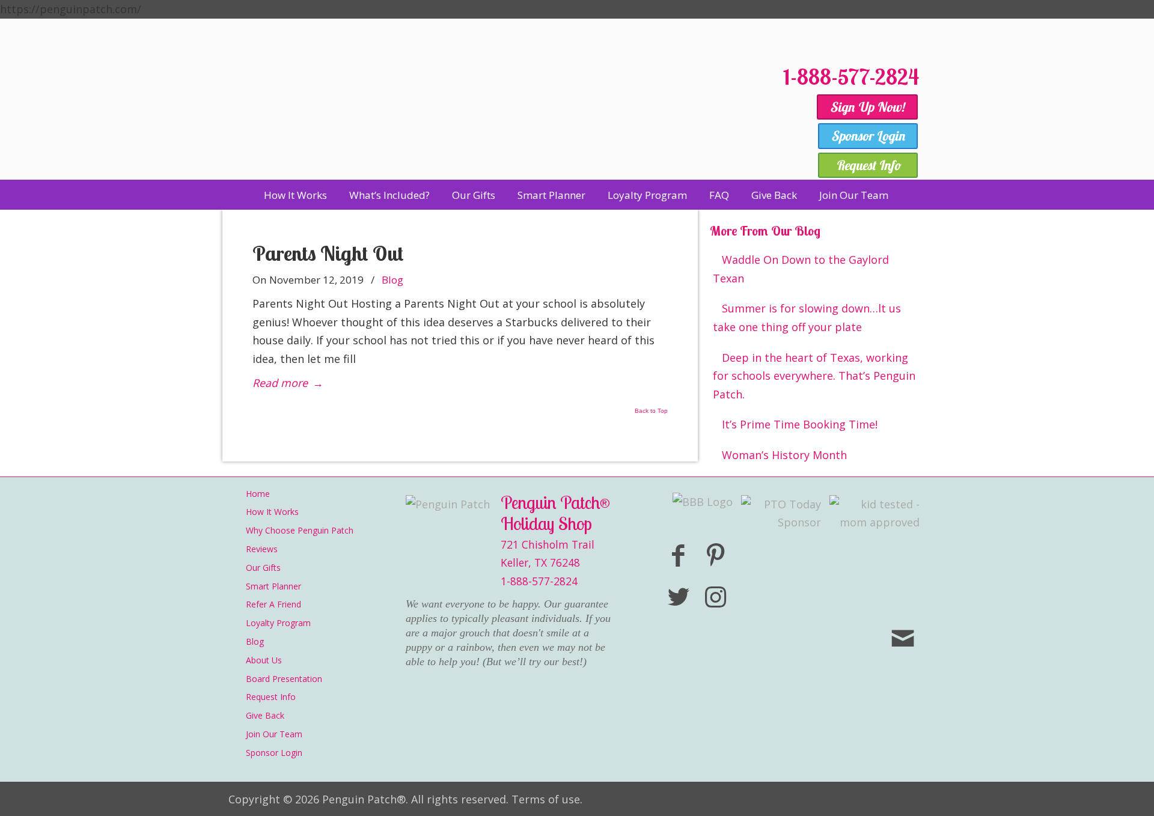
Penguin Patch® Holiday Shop (499, 116)
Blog (392, 280)
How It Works (272, 511)
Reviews (262, 549)
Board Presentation (284, 678)
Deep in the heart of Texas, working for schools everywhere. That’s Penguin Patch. (814, 375)
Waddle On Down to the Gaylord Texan (801, 268)
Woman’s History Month (784, 455)
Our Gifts (263, 567)
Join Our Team (274, 734)
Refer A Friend (273, 604)
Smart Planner (273, 586)
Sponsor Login (274, 752)
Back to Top (651, 411)
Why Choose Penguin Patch (299, 530)
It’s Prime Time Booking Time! (800, 424)
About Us (264, 660)
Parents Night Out (328, 253)
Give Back (265, 715)
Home (258, 493)
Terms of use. (546, 799)
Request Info (271, 696)
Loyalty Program (278, 623)
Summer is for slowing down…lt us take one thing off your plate (807, 317)
